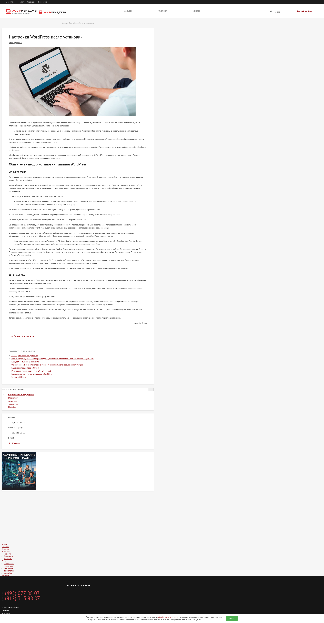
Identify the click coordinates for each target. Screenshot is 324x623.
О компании (11, 2)
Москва (11, 417)
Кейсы (196, 11)
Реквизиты (8, 556)
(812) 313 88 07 (22, 598)
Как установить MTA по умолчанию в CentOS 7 (31, 374)
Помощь (5, 610)
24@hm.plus (14, 443)
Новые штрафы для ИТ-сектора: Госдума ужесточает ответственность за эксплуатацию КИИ (52, 358)
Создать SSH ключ (19, 377)
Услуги (128, 11)
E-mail (11, 438)
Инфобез (12, 407)
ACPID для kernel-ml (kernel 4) (24, 355)
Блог (22, 2)
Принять (232, 618)
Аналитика (12, 401)
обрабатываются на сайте (168, 617)
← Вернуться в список (22, 336)
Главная (65, 23)
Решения (162, 11)
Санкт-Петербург (15, 427)
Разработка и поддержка (84, 23)
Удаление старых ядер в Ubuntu (25, 368)
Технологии (13, 404)
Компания (6, 551)
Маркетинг (12, 398)
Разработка (9, 563)
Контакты (42, 2)
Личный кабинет (305, 11)
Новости (7, 553)
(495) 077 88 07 (22, 593)
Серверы (31, 2)
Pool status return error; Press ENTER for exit (31, 371)
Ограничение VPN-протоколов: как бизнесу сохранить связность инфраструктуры (47, 364)
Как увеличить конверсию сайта (25, 361)
